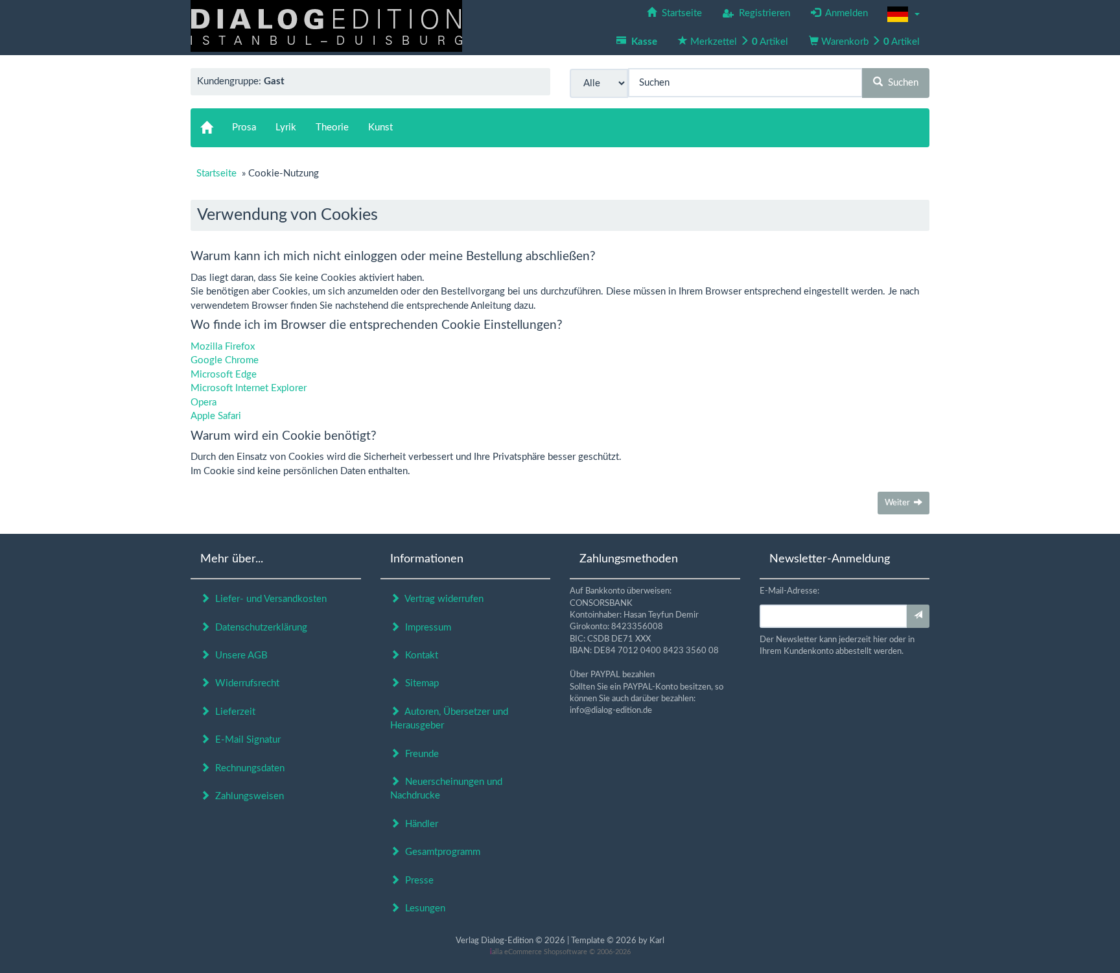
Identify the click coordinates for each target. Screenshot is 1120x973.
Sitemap (419, 683)
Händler (419, 824)
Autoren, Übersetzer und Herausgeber (449, 718)
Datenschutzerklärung (258, 627)
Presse (417, 880)
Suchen (900, 83)
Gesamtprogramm (440, 852)
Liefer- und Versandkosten (268, 599)
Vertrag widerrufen (442, 599)
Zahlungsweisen (247, 796)
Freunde (419, 754)
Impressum (425, 627)
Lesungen (422, 908)
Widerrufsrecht (244, 683)
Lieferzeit (232, 712)
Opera (203, 402)
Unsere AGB (239, 655)
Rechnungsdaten (247, 768)
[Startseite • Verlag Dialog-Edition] (326, 25)
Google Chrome (225, 360)
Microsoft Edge (224, 374)
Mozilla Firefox (223, 347)
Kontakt (419, 655)
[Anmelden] (918, 616)
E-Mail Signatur (245, 740)
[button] (903, 14)
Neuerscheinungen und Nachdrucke (446, 788)
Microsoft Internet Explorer (249, 388)
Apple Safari (216, 416)
